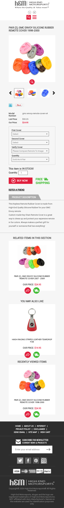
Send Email (19, 432)
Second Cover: (18, 139)
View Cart (45, 432)
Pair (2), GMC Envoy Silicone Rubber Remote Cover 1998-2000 (32, 401)
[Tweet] (10, 106)
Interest (41, 426)
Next (53, 93)
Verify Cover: (17, 147)
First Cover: (17, 130)
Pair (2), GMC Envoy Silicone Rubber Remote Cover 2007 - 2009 (32, 277)
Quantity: (15, 155)
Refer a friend (17, 190)
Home (18, 426)
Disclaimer (39, 429)
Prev (10, 93)
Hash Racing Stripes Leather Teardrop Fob (32, 340)
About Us (29, 426)
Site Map (32, 432)
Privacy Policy (23, 429)
